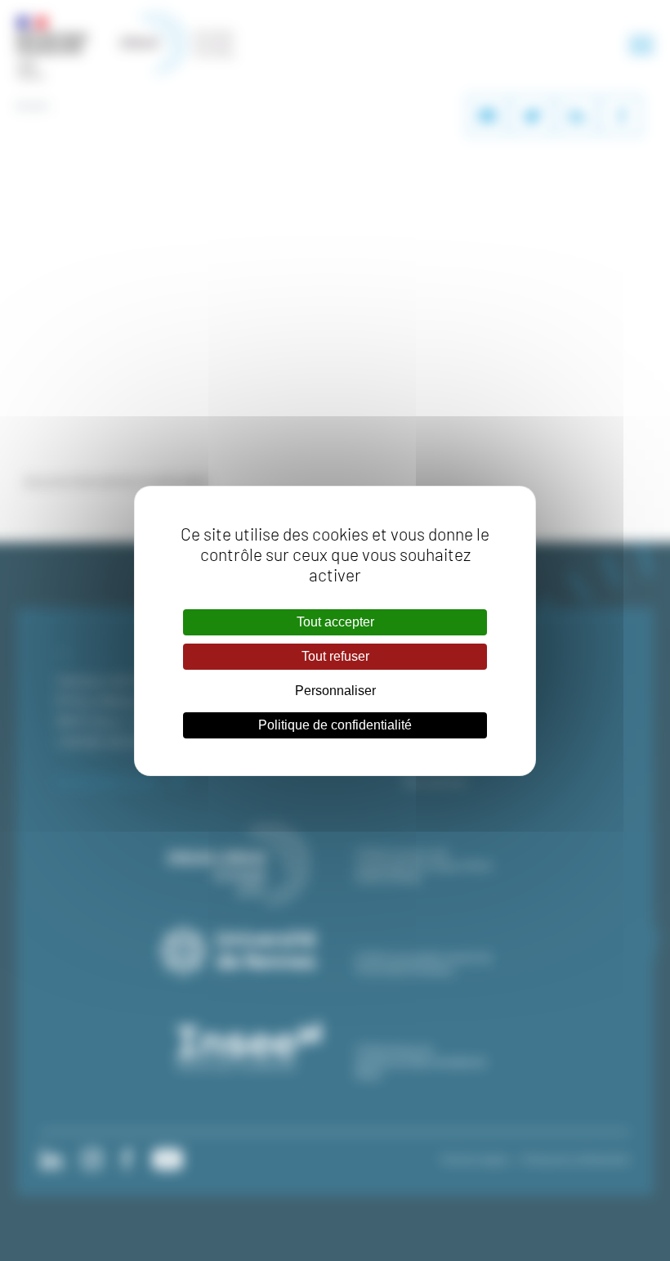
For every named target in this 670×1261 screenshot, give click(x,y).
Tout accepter (335, 622)
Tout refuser (335, 656)
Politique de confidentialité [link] (335, 725)
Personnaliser (335, 691)
